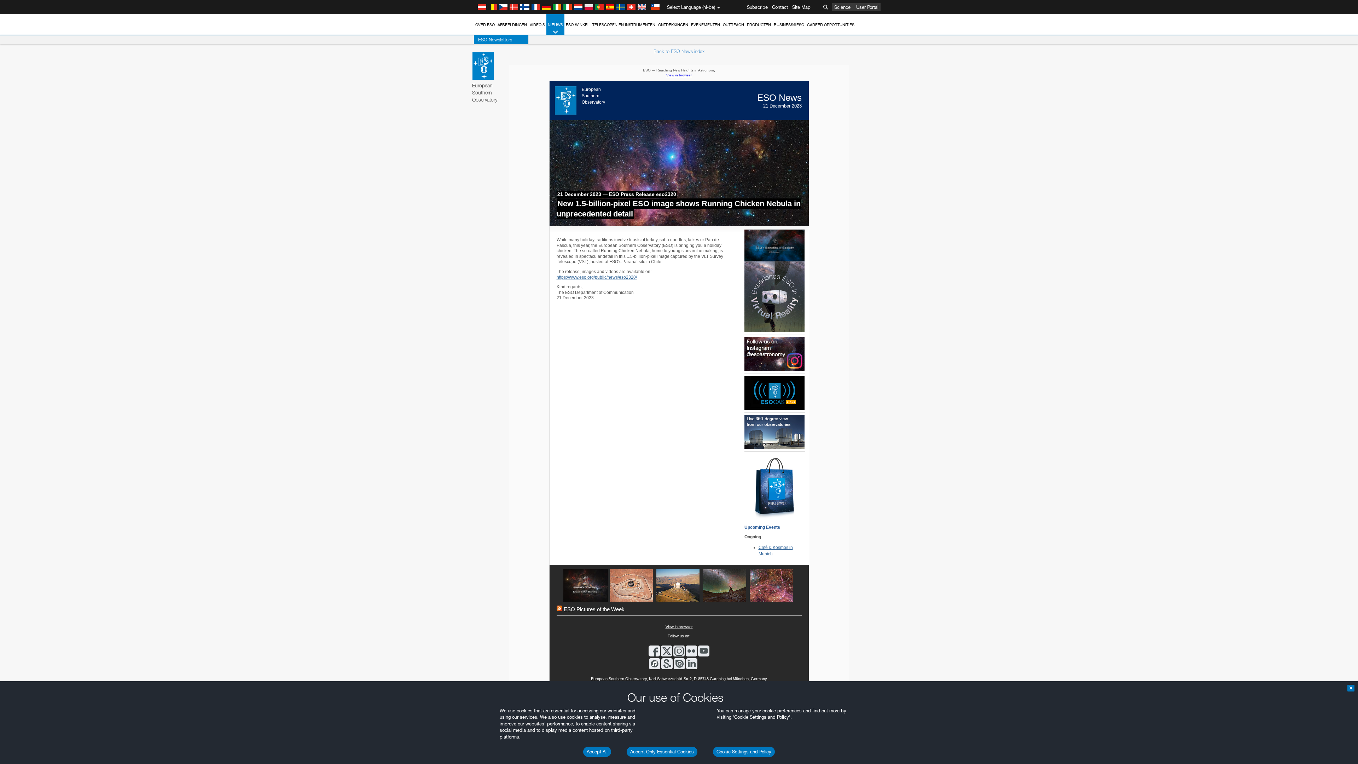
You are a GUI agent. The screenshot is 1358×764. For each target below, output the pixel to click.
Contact (780, 7)
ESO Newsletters (495, 39)
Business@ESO (789, 24)
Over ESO (485, 24)
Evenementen (705, 24)
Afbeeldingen (512, 24)
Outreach (733, 24)
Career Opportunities (830, 24)
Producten (759, 24)
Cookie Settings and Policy (743, 751)
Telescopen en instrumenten (623, 24)
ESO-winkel (578, 24)
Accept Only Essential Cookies (662, 751)
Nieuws (555, 24)
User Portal (867, 7)
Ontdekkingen (673, 24)
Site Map (801, 7)
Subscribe (757, 7)
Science (842, 7)
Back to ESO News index (679, 51)
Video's (537, 24)
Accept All (597, 751)
